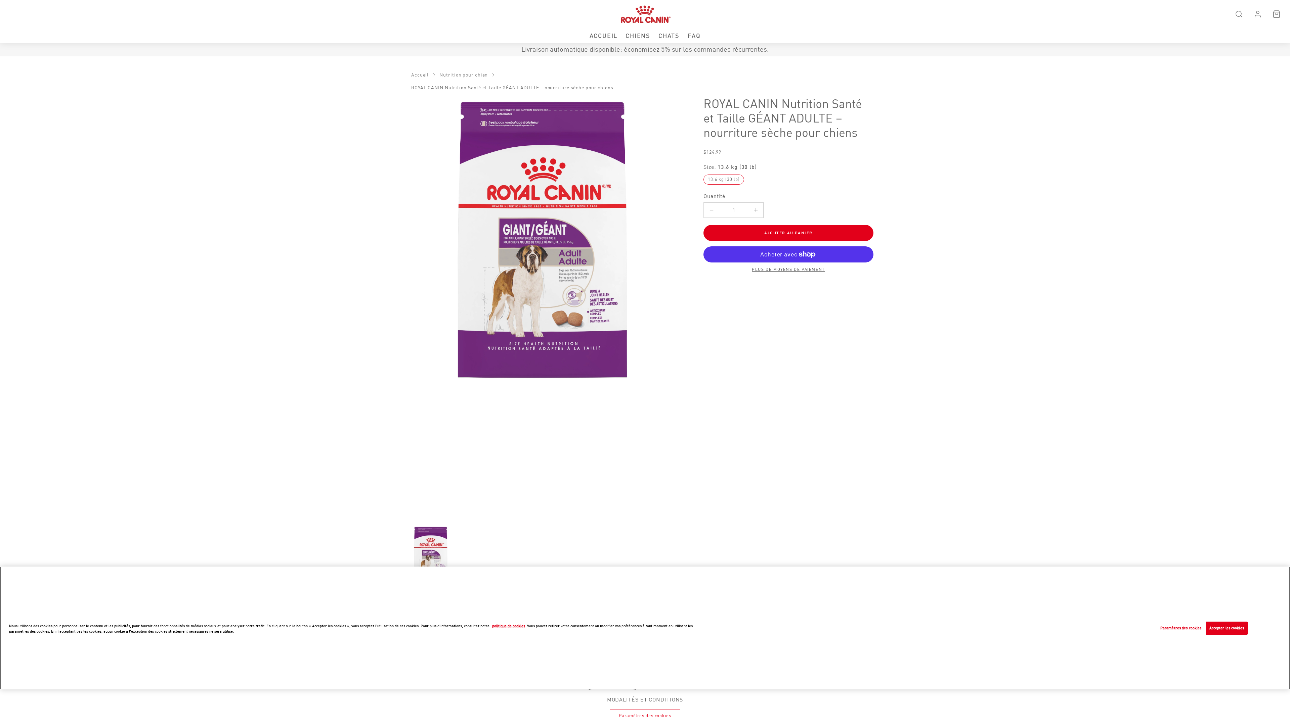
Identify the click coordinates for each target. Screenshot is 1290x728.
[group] (430, 554)
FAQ (694, 36)
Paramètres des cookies (645, 716)
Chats (669, 36)
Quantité (714, 196)
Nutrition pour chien (463, 74)
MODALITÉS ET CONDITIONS (645, 699)
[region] (645, 628)
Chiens (638, 36)
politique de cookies (508, 626)
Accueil (604, 36)
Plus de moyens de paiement (788, 269)
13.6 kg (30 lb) (724, 179)
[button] (1239, 14)
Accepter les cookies (1226, 628)
